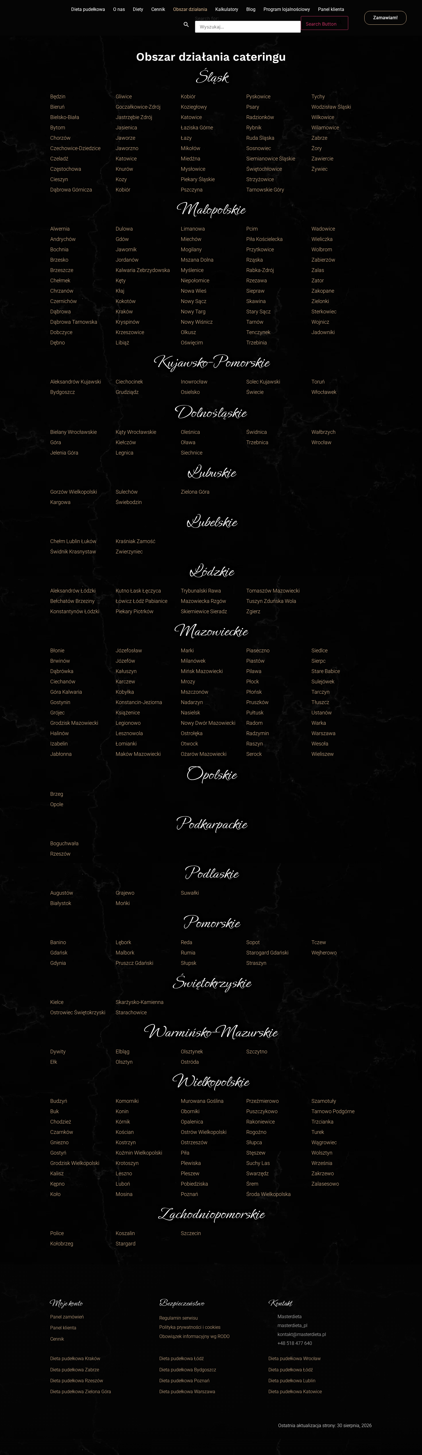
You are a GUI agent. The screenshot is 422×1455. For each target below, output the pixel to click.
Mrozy (188, 681)
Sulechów (127, 492)
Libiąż (122, 343)
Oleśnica (190, 432)
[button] (186, 24)
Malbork (125, 953)
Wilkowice (322, 117)
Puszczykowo (262, 1111)
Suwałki (190, 893)
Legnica (124, 453)
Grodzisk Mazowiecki (74, 723)
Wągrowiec (324, 1142)
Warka (318, 723)
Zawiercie (322, 159)
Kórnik (123, 1122)
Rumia (188, 953)
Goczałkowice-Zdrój (138, 107)
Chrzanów (61, 291)
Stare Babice (325, 671)
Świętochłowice (264, 169)
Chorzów (60, 138)
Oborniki (190, 1111)
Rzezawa (256, 280)
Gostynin (60, 702)
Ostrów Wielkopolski (204, 1132)
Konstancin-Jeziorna (139, 702)
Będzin (57, 96)
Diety (138, 9)
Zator (317, 280)
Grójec (57, 713)
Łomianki (126, 744)
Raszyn (254, 744)
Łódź (138, 601)
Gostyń (58, 1153)
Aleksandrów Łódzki (73, 591)
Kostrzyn (126, 1142)
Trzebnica (257, 442)
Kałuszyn (126, 671)
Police (57, 1233)
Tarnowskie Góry (265, 190)
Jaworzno (127, 148)
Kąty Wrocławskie (136, 432)
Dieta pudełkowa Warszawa (187, 1391)
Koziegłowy (194, 107)
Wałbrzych (323, 432)
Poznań (189, 1194)
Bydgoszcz (62, 392)
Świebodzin (129, 502)
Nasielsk (190, 713)
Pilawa (254, 671)
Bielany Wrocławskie (73, 432)
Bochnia (59, 249)
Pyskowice (258, 96)
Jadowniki (323, 332)
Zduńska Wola (280, 601)
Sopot (253, 942)
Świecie (255, 392)
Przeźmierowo (262, 1101)
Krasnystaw (82, 552)
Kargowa (60, 502)
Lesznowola (129, 733)
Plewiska (191, 1163)
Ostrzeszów (194, 1142)
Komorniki (127, 1101)
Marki (187, 650)
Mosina (124, 1194)
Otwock (189, 744)
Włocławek (323, 392)
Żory (316, 148)
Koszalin (125, 1233)
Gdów (122, 239)
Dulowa (124, 229)
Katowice (126, 159)
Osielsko (190, 392)
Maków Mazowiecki (138, 754)
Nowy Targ (193, 311)
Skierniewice (195, 611)
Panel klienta (331, 9)
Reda (186, 942)
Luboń (123, 1184)
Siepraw (255, 291)
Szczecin (191, 1233)
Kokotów (126, 301)
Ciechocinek (129, 382)
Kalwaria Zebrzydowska (143, 270)
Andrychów (63, 239)
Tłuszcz (320, 702)
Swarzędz (257, 1173)
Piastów (255, 661)
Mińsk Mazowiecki (202, 671)
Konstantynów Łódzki (74, 611)
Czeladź (59, 159)
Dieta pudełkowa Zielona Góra (80, 1391)
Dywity (58, 1051)
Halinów (59, 733)
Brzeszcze (61, 270)
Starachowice (131, 1012)
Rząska (254, 260)
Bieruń (57, 107)
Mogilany (191, 249)
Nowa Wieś (193, 291)
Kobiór (123, 190)
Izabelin (59, 744)
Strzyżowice (260, 179)
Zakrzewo (322, 1173)
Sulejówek (322, 681)
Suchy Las (258, 1163)
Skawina (256, 301)
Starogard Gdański (267, 953)
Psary (252, 107)
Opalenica (192, 1122)
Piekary (124, 611)
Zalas (317, 270)
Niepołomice (195, 280)
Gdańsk (58, 953)
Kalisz (57, 1173)
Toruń (318, 382)
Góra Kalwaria (66, 692)
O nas (119, 9)
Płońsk (254, 692)
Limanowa (193, 229)
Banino (58, 942)
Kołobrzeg (61, 1244)
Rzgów (218, 601)
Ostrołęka (192, 733)
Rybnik (254, 127)
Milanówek (193, 661)
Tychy (318, 96)
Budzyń (58, 1101)
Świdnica (256, 432)
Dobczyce (61, 332)
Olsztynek (192, 1051)
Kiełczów (126, 442)
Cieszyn (59, 179)
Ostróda (190, 1062)
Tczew (318, 942)
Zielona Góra (195, 492)
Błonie (57, 650)
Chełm (57, 541)
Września (321, 1163)
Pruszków (257, 702)
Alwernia (60, 229)
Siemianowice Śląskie (270, 159)
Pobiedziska (194, 1184)
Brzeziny (85, 601)
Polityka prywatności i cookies (189, 1327)
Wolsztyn (321, 1153)
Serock (254, 754)
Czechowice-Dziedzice (75, 148)
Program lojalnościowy (287, 9)
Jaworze (125, 138)
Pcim (252, 229)
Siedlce (319, 650)
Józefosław (129, 650)
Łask (135, 591)
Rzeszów (60, 854)
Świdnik (59, 552)
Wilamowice (325, 127)
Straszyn (256, 963)
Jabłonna (61, 754)
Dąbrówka (61, 671)
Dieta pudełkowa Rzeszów (76, 1380)
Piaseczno (258, 650)
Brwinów (60, 661)
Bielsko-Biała (64, 117)
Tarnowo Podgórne (333, 1111)
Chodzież (60, 1122)
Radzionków (260, 117)
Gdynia (58, 963)
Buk (54, 1111)
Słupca (254, 1142)
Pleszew (190, 1173)
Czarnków (61, 1132)
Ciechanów (63, 681)
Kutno (122, 591)
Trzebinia (256, 343)
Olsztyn (124, 1062)
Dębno (57, 343)
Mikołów (190, 148)
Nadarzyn (192, 702)
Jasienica (126, 127)
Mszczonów (194, 692)
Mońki (123, 903)
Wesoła (319, 744)
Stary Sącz (258, 311)
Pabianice (156, 601)
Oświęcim (192, 343)
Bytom (57, 127)
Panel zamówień (67, 1317)
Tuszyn (254, 601)
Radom (254, 723)
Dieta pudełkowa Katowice (295, 1391)
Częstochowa (65, 169)
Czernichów (63, 301)
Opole (56, 804)
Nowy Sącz (193, 301)
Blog (250, 9)
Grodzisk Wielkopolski (74, 1163)
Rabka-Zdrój (260, 270)
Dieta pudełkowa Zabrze (74, 1369)
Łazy (186, 138)
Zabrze (319, 138)
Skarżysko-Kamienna (140, 1002)
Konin (122, 1111)
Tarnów (255, 322)
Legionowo (128, 723)
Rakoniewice (260, 1122)
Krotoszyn (127, 1163)
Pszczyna (192, 190)
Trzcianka (322, 1122)
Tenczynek (258, 332)
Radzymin (257, 733)
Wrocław (321, 442)
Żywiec (319, 169)
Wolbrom (321, 249)
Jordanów (127, 260)
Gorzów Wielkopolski (73, 492)
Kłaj (120, 291)
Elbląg (122, 1051)
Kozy (121, 179)
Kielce (56, 1002)
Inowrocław (194, 382)
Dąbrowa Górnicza (71, 190)
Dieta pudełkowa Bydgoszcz (187, 1369)
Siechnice (191, 453)
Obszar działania (190, 9)
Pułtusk (255, 713)
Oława (188, 442)
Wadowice (323, 229)
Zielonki (320, 301)
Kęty (121, 280)
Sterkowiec (323, 311)
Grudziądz (127, 392)
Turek (317, 1132)
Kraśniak (125, 541)
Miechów (191, 239)
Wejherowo (324, 953)
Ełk (53, 1062)
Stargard (125, 1244)
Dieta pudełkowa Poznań (184, 1380)
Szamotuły (323, 1101)
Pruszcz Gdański (134, 963)
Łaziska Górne (197, 127)
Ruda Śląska (260, 138)
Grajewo (125, 893)
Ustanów (321, 713)
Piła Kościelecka (264, 239)
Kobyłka (125, 692)
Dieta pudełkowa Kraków (75, 1358)
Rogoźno (256, 1132)
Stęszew (256, 1153)
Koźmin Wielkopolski (139, 1153)
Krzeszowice (130, 332)
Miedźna (190, 159)
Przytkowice (260, 249)
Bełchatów (62, 601)
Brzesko (59, 260)
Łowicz (124, 601)
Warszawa (323, 733)
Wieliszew (322, 754)
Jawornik (126, 249)
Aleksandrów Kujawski (75, 382)
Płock (252, 681)
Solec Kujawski (263, 382)
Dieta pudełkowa (88, 9)
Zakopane (322, 291)
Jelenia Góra (64, 453)
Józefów (125, 661)
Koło (55, 1194)
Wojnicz (320, 322)
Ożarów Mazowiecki (204, 754)
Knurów (124, 169)
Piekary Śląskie (198, 179)
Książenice (128, 713)
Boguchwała (64, 843)
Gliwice (124, 96)
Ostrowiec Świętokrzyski (77, 1012)
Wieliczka (322, 239)
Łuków (88, 541)
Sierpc (318, 661)
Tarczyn (320, 692)
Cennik (158, 9)
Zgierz (253, 611)
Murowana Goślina (202, 1101)
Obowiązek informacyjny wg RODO (194, 1336)
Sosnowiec (258, 148)
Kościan (125, 1132)
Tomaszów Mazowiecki (273, 591)
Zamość (146, 541)
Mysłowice (193, 169)
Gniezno (59, 1142)
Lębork (123, 942)
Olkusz (188, 332)
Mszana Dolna (197, 260)
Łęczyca (151, 591)
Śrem (252, 1184)
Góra (55, 442)
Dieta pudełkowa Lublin (291, 1380)
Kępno (57, 1184)
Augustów (61, 893)
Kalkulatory (226, 9)
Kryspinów (128, 322)
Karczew (125, 681)
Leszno (124, 1173)
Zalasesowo (325, 1184)
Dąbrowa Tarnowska (73, 322)
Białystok (60, 903)
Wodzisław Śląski (331, 107)
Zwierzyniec (129, 552)
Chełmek (60, 280)
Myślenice (192, 270)
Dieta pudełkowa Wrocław (294, 1358)
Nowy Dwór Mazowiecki (208, 723)
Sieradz (218, 611)
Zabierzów (323, 260)
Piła (185, 1153)
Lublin (73, 541)
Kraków (124, 311)
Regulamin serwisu (178, 1318)
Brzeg (56, 794)
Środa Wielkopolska (268, 1194)
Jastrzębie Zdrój (134, 117)
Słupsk (188, 963)
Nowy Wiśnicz (197, 322)
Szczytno (256, 1051)
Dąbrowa (60, 311)
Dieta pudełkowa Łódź (181, 1358)
